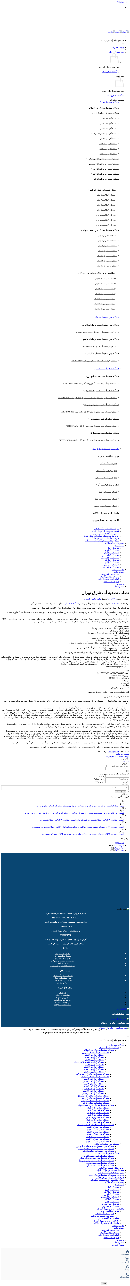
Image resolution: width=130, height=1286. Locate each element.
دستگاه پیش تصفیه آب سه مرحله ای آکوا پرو (100, 325)
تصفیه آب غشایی (122, 754)
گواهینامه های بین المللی (108, 579)
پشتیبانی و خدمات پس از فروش (105, 449)
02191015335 (80, 12)
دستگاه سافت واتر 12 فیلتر (107, 266)
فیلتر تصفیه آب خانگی (108, 464)
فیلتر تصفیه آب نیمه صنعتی (106, 478)
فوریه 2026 (119, 843)
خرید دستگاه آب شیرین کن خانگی (105, 538)
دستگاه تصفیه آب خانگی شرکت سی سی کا (98, 273)
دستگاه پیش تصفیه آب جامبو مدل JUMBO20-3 (99, 346)
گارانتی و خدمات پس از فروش (106, 520)
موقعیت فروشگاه (62, 995)
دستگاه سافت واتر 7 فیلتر (107, 241)
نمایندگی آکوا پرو (112, 550)
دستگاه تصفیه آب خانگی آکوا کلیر (105, 174)
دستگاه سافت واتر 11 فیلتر (107, 261)
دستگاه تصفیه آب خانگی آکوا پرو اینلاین (103, 159)
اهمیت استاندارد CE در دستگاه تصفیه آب (107, 827)
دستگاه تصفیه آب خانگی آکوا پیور (105, 169)
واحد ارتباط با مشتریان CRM (106, 513)
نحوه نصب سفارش (62, 958)
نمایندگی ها (119, 545)
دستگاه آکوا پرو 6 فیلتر (108, 118)
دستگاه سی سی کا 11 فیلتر (104, 304)
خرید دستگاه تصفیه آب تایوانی (106, 529)
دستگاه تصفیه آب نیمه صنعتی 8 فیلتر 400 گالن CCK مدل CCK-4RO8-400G (89, 412)
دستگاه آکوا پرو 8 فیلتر (108, 128)
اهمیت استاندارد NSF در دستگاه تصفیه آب (106, 834)
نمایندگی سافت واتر (110, 567)
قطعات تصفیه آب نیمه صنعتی (105, 506)
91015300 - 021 (58, 918)
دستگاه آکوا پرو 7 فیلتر (108, 123)
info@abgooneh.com (62, 1004)
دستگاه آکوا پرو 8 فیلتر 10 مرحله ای (89, 1062)
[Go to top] (128, 1036)
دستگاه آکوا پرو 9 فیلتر (108, 139)
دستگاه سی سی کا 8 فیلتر (105, 289)
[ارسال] (123, 43)
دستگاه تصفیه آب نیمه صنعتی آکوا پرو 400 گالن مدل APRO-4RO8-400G (90, 384)
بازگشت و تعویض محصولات (62, 961)
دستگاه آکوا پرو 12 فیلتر (108, 154)
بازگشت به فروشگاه (110, 71)
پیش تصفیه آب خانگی (62, 978)
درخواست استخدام (111, 581)
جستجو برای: (118, 40)
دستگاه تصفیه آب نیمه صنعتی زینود (104, 419)
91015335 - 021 (73, 918)
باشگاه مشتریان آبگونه (109, 577)
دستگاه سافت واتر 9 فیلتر (107, 251)
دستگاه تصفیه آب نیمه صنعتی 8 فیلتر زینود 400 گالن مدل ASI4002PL (91, 426)
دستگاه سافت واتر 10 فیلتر (107, 256)
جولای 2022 (119, 848)
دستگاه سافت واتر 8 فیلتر (107, 246)
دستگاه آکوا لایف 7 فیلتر (106, 200)
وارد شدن (125, 761)
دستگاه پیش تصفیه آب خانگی (106, 317)
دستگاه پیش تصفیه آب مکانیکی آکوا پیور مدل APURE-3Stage (94, 361)
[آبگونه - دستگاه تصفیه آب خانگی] (118, 32)
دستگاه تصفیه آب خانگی (109, 102)
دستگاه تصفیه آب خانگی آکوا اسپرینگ (104, 164)
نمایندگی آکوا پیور (111, 555)
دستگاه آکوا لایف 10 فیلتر (105, 215)
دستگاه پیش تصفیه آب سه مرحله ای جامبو (101, 339)
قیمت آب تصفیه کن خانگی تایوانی (105, 531)
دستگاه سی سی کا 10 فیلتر (104, 299)
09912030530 (62, 12)
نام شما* (101, 776)
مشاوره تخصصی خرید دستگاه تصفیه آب (102, 541)
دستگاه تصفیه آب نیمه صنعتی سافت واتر (102, 390)
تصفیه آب (115, 603)
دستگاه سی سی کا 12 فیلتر (104, 309)
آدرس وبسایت (99, 781)
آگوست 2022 (118, 845)
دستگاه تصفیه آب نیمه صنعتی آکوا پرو (103, 376)
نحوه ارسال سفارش (62, 956)
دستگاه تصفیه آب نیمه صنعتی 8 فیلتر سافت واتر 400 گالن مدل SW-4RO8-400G (87, 398)
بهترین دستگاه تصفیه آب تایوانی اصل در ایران (105, 806)
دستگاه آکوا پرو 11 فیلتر (108, 149)
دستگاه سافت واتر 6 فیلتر (107, 235)
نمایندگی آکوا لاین (111, 562)
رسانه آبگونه (119, 572)
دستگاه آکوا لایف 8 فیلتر (106, 205)
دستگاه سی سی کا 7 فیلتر (105, 284)
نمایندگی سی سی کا (110, 565)
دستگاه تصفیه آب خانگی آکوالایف (103, 190)
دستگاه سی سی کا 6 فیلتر (105, 278)
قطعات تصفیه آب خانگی (107, 492)
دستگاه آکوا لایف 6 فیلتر (106, 195)
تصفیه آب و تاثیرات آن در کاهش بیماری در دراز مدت (102, 813)
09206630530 (65, 935)
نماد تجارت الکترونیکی (109, 574)
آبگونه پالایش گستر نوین (91, 599)
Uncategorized (113, 751)
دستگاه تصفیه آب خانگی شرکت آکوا (104, 108)
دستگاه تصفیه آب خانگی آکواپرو (106, 113)
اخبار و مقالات (118, 569)
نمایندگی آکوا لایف (111, 553)
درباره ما (120, 584)
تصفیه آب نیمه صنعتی (62, 980)
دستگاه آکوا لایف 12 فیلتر (105, 225)
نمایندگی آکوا (113, 548)
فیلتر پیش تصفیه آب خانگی (106, 471)
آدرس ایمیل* (99, 779)
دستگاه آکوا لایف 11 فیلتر (105, 220)
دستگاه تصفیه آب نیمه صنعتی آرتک (104, 433)
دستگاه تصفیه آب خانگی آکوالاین (106, 179)
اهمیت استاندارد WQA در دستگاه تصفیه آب (106, 820)
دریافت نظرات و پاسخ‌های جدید (113, 774)
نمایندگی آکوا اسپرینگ (110, 557)
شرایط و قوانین (62, 963)
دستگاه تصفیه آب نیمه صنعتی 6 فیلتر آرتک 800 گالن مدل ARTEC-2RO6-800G (88, 440)
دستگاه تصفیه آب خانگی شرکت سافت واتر (101, 230)
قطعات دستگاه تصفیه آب (108, 485)
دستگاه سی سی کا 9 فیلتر (105, 294)
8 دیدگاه (61, 806)
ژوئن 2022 (119, 850)
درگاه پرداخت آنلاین (62, 1000)
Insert (104, 1284)
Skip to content (123, 2)
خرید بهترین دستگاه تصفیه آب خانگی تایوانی (101, 536)
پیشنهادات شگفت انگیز (114, 543)
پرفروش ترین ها (62, 997)
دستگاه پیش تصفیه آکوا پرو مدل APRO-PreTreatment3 (96, 332)
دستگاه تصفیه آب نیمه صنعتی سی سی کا (101, 405)
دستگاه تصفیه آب (71, 603)
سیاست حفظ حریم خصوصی (62, 965)
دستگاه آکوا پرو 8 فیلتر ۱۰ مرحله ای (103, 133)
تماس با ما (119, 586)
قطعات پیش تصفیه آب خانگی (105, 499)
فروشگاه (62, 993)
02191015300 (45, 12)
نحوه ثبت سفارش (62, 953)
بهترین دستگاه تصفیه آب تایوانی (106, 533)
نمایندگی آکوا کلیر (111, 560)
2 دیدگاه (63, 820)
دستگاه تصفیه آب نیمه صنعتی (106, 368)
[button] (116, 52)
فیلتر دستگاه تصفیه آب (109, 456)
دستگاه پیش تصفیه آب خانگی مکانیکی (103, 353)
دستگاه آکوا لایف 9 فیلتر (106, 210)
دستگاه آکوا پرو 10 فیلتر (108, 144)
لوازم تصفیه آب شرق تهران (117, 756)
